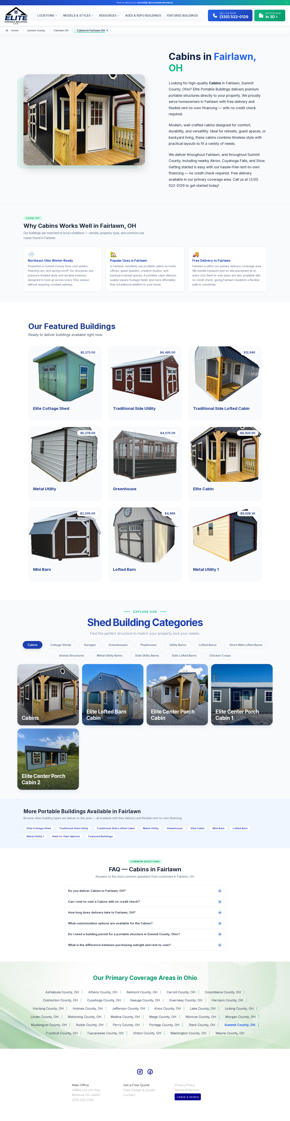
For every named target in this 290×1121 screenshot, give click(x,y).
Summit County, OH (240, 1025)
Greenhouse (174, 828)
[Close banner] (286, 2)
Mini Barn (218, 828)
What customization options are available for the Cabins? (144, 923)
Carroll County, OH (181, 992)
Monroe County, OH (201, 1017)
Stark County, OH (202, 1025)
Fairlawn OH (61, 30)
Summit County (36, 30)
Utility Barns (177, 645)
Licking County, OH (239, 1008)
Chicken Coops (220, 655)
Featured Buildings (182, 15)
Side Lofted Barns (184, 655)
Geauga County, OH (145, 1000)
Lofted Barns (208, 645)
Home (14, 30)
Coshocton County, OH (60, 1000)
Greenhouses (118, 645)
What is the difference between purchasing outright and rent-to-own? (144, 945)
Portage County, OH (164, 1025)
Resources (107, 15)
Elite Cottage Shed (39, 828)
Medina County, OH (125, 1017)
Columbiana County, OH (223, 992)
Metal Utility (151, 828)
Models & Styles (76, 15)
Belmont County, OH (142, 992)
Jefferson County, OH (128, 1008)
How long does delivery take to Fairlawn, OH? (144, 912)
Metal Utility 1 (35, 836)
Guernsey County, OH (185, 1000)
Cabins (32, 645)
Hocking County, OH (48, 1008)
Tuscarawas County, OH (105, 1033)
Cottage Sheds (60, 645)
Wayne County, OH (230, 1033)
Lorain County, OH (45, 1017)
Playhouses (148, 645)
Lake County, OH (203, 1008)
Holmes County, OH (88, 1008)
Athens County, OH (102, 992)
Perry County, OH (126, 1025)
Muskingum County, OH (49, 1025)
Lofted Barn (240, 828)
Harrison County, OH (227, 1000)
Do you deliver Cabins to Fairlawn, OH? (144, 891)
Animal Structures (71, 655)
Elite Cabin (197, 828)
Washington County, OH (188, 1033)
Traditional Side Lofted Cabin (116, 828)
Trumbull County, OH (62, 1033)
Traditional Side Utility (73, 828)
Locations (45, 15)
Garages (90, 645)
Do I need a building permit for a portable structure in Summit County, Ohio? (144, 934)
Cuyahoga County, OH (104, 1000)
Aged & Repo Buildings (143, 15)
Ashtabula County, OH (62, 992)
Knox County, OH (167, 1008)
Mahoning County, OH (84, 1017)
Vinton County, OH (147, 1033)
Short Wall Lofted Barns (245, 645)
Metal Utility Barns (109, 655)
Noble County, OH (90, 1025)
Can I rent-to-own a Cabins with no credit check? (144, 902)
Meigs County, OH (162, 1017)
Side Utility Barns (147, 655)
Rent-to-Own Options (66, 836)
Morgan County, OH (240, 1017)
